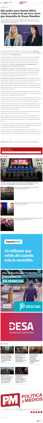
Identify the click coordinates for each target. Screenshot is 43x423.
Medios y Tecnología (9, 409)
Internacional (38, 409)
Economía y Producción (18, 409)
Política (3, 409)
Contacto (21, 410)
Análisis (33, 409)
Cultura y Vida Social (27, 409)
